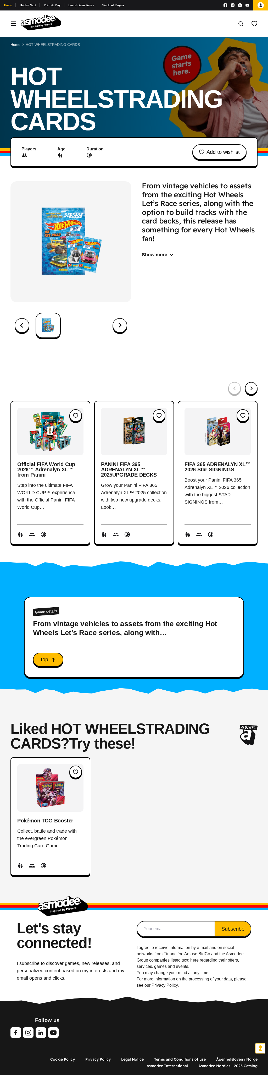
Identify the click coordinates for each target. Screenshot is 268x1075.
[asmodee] (41, 23)
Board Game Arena (81, 5)
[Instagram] (232, 5)
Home (8, 5)
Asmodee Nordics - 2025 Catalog (228, 1065)
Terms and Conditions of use (180, 1059)
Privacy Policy (98, 1059)
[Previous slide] (22, 325)
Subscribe (232, 929)
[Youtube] (247, 5)
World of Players (113, 5)
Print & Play (52, 5)
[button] (48, 325)
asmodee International (167, 1065)
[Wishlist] (254, 23)
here (194, 960)
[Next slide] (120, 325)
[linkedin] (41, 1032)
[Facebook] (225, 5)
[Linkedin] (240, 5)
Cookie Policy (62, 1059)
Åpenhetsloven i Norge (237, 1059)
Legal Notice (132, 1059)
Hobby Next (28, 5)
